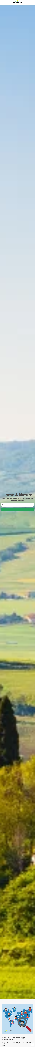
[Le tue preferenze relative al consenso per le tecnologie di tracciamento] (32, 1044)
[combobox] (17, 505)
